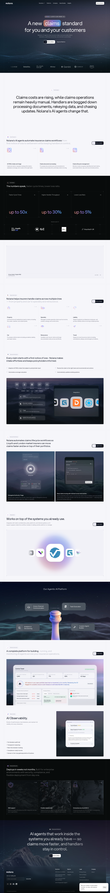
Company (55, 3)
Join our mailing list (11, 875)
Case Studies (62, 3)
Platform (49, 3)
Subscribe (28, 878)
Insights (69, 3)
